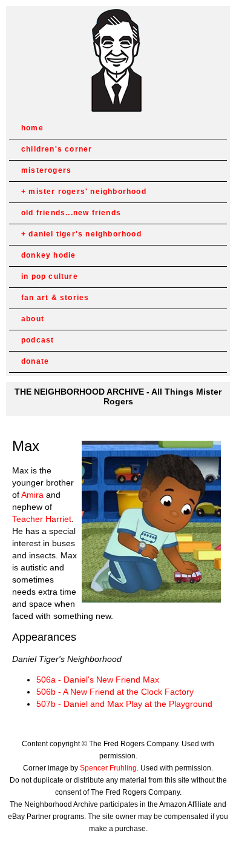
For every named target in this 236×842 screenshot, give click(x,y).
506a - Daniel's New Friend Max (97, 679)
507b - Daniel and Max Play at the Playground (124, 704)
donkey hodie (48, 255)
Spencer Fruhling (108, 768)
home (32, 128)
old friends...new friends (71, 213)
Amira (32, 495)
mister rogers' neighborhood (87, 191)
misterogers (46, 170)
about (32, 319)
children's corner (56, 149)
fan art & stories (55, 297)
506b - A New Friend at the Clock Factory (115, 692)
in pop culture (49, 276)
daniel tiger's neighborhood (84, 234)
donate (35, 361)
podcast (37, 340)
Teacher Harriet (41, 519)
